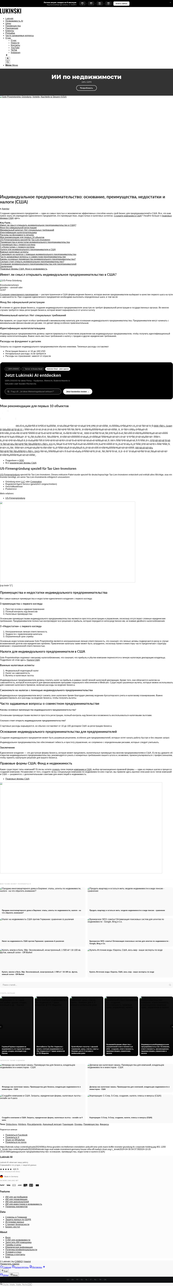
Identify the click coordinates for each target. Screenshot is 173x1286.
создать (56, 769)
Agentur (5, 209)
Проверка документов (16, 1206)
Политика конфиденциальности (21, 1249)
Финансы (104, 1124)
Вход (7, 1237)
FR (77, 1280)
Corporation (36, 482)
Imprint (27, 1261)
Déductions (11, 1124)
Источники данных (14, 1222)
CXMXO (19, 1261)
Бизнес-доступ (12, 1227)
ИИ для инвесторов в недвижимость (23, 1204)
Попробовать (86, 88)
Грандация (67, 1124)
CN (105, 1280)
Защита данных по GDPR (18, 1219)
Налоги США (33, 660)
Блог (7, 1257)
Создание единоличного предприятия (19, 294)
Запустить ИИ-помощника (18, 1242)
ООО (21, 460)
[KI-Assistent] (6, 55)
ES (82, 1280)
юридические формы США (23, 463)
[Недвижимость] (10, 14)
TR (100, 1280)
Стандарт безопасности (17, 1224)
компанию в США (83, 769)
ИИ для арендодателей (17, 1202)
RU (95, 1280)
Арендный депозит (52, 1124)
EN (72, 1280)
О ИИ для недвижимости (17, 1240)
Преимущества (91, 1124)
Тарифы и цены (13, 1245)
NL (86, 1280)
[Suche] (7, 62)
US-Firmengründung (10, 474)
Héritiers (22, 1124)
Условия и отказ (13, 1252)
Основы (78, 1124)
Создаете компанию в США (128, 216)
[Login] (7, 58)
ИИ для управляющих (16, 1199)
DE (68, 1280)
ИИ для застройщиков (16, 1197)
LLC (23, 482)
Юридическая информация (19, 1247)
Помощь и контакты (15, 1254)
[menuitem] (89, 18)
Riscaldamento (34, 1124)
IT (91, 1280)
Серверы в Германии (16, 1217)
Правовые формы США (17, 779)
